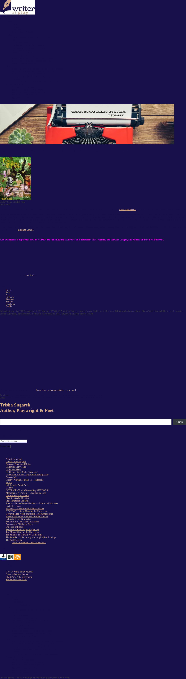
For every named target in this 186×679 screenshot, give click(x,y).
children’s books (167, 311)
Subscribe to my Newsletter (18, 519)
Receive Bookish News (22, 32)
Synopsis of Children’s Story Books (28, 100)
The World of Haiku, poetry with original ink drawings (31, 537)
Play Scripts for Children (23, 50)
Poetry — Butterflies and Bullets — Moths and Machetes (32, 503)
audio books (128, 311)
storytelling (66, 313)
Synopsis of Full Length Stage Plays (28, 92)
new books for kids (50, 313)
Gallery (15, 27)
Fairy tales (11, 313)
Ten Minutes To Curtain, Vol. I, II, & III (30, 48)
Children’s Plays (13, 469)
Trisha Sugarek (79, 313)
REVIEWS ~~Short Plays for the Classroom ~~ (39, 82)
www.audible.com (127, 209)
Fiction (15, 40)
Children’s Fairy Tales (16, 467)
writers (90, 313)
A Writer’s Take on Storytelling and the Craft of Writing (37, 68)
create (179, 311)
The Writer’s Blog (14, 540)
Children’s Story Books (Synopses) (22, 472)
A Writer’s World (14, 459)
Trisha (3, 311)
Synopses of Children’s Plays (19, 524)
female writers (23, 313)
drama (3, 313)
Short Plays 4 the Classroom (19, 577)
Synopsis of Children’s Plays (25, 95)
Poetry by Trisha (13, 506)
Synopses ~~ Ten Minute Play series (22, 521)
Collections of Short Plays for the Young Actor (27, 474)
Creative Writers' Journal (17, 574)
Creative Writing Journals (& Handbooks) (31, 37)
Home (8, 21)
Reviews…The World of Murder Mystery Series (34, 76)
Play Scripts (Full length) (17, 498)
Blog (8, 66)
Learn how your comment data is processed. (56, 390)
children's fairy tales (150, 311)
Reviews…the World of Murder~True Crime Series (29, 514)
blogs (137, 311)
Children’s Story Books (22, 53)
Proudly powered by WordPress (54, 677)
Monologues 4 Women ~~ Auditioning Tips (32, 61)
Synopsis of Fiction (20, 97)
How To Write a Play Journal (19, 571)
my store (30, 275)
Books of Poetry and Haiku (24, 63)
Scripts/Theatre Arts (15, 84)
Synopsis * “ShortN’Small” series (27, 89)
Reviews (16, 79)
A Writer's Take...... (69, 311)
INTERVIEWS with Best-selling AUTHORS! (27, 490)
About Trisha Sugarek (16, 461)
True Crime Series (20, 42)
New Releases (115, 311)
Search (3, 417)
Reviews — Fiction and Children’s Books (31, 74)
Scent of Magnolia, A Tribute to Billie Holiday (33, 58)
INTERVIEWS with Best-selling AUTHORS (33, 71)
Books (9, 35)
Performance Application (23, 87)
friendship (36, 313)
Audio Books (85, 311)
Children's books (100, 311)
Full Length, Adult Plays (23, 55)
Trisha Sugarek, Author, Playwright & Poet (19, 677)
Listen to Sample (25, 230)
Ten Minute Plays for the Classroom (28, 45)
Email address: (6, 436)
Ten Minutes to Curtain (16, 579)
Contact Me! (17, 29)
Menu (3, 17)
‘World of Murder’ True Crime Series (29, 542)
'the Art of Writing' (51, 311)
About (14, 24)
